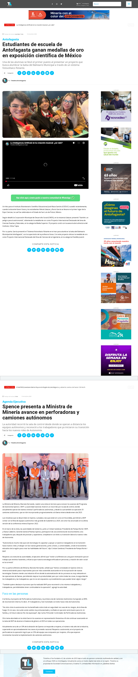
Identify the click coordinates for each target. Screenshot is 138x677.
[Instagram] (57, 4)
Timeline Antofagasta (18, 80)
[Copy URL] (52, 73)
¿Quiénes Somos (109, 664)
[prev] (129, 25)
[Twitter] (61, 4)
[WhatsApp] (29, 73)
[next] (132, 25)
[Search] (118, 4)
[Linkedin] (33, 73)
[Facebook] (52, 4)
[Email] (38, 73)
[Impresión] (43, 73)
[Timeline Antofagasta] (5, 80)
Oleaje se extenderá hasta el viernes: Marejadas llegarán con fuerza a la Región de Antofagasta (49, 25)
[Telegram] (47, 73)
